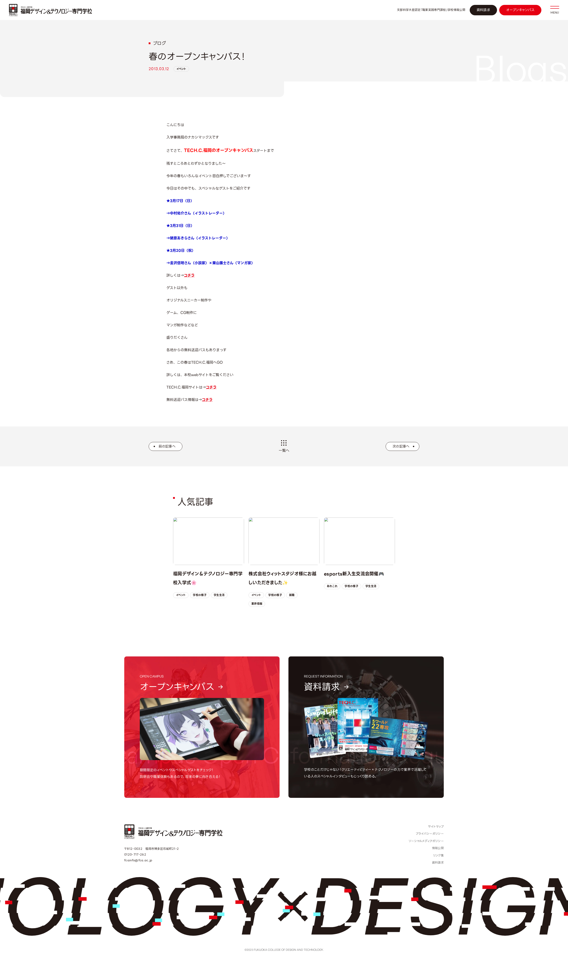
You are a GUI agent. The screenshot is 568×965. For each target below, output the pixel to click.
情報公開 (438, 848)
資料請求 (483, 10)
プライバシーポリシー (430, 833)
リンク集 (438, 855)
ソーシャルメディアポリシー (426, 841)
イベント (181, 69)
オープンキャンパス (520, 10)
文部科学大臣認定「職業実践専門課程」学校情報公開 (431, 10)
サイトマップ (436, 826)
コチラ (189, 275)
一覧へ (284, 450)
